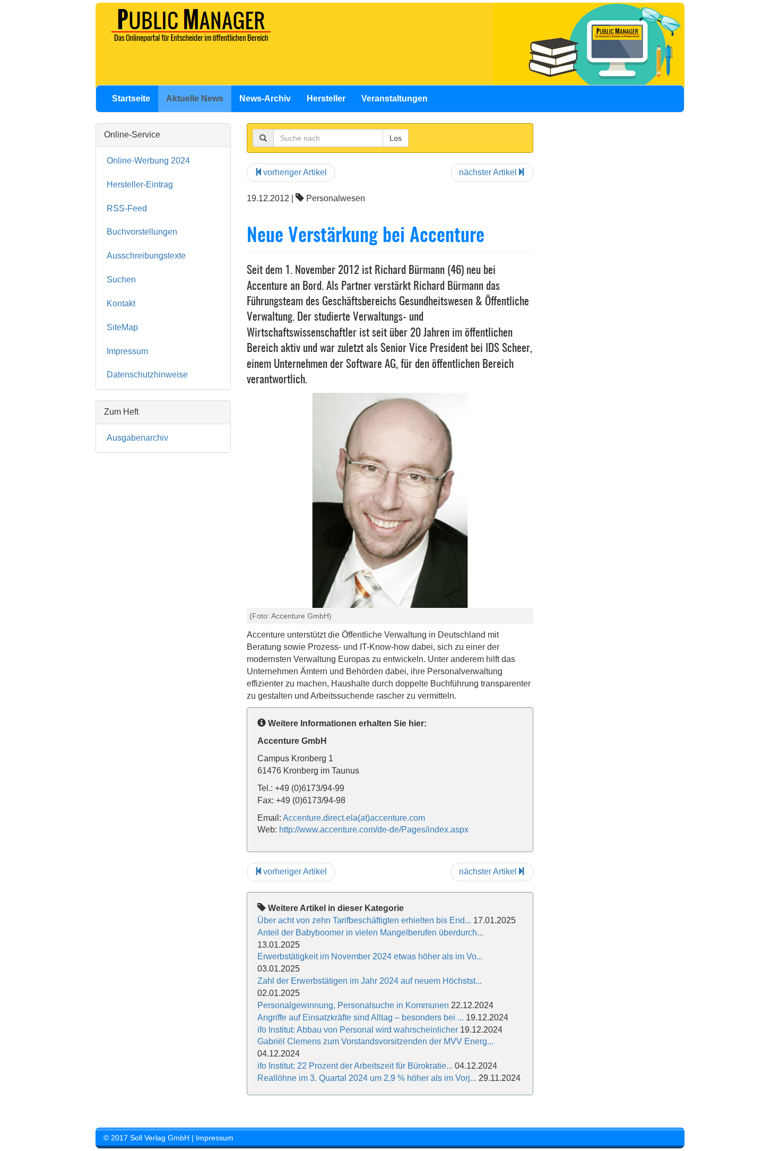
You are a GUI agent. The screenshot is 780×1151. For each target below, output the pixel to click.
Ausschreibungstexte (146, 255)
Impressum (127, 351)
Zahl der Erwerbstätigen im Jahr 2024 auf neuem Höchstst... (369, 980)
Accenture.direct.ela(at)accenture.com (354, 817)
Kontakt (121, 303)
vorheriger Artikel (295, 172)
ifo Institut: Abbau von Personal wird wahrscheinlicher (357, 1029)
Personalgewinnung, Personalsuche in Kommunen (353, 1005)
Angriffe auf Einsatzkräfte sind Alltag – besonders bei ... (360, 1017)
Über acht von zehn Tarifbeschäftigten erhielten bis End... (364, 920)
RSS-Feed (127, 208)
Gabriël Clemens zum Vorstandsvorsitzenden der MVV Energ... (375, 1041)
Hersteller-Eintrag (140, 184)
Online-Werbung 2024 (148, 160)
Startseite (131, 98)
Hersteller (326, 98)
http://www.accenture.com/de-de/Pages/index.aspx (374, 829)
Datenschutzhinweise (147, 374)
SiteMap (122, 327)
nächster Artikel (488, 172)
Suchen (121, 279)
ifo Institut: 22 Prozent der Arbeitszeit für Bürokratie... (355, 1065)
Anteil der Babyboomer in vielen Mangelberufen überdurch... (370, 932)
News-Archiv (265, 98)
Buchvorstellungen (142, 231)
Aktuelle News (194, 98)
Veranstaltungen (394, 98)
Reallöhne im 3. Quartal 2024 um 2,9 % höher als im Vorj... (366, 1078)
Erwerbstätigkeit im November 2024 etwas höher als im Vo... (370, 956)
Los (395, 138)
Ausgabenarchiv (137, 437)
